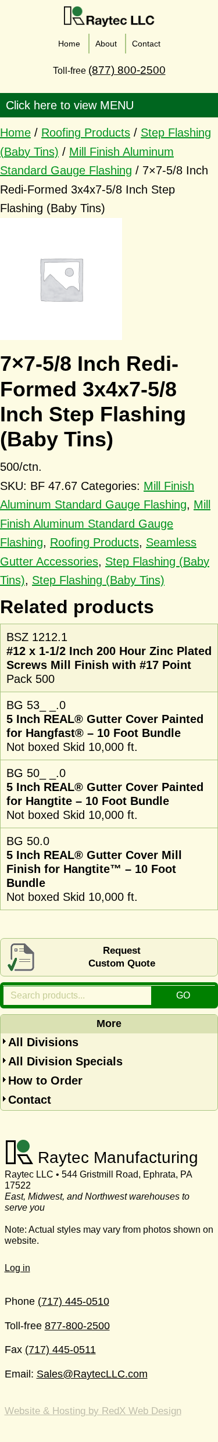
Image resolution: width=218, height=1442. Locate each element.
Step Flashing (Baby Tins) (98, 580)
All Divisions (43, 1042)
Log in (17, 1268)
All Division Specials (65, 1061)
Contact (29, 1099)
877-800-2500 (77, 1326)
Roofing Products (85, 132)
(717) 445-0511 (60, 1349)
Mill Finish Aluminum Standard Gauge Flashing (105, 523)
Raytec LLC (109, 17)
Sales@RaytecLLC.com (92, 1374)
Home (15, 132)
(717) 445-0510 (73, 1301)
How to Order (45, 1080)
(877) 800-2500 (127, 70)
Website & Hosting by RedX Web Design (93, 1410)
